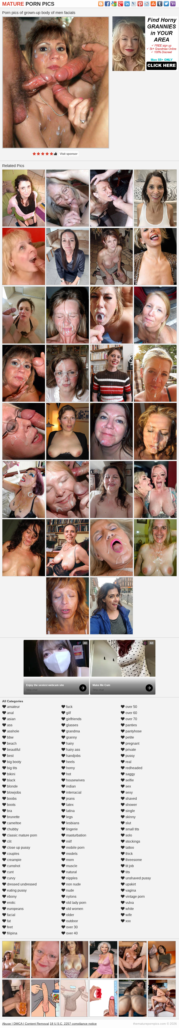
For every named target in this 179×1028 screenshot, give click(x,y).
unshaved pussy (138, 878)
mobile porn (74, 847)
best (10, 756)
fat (8, 921)
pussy (130, 756)
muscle (71, 866)
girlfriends (73, 719)
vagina (130, 890)
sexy (129, 792)
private (130, 749)
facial (10, 915)
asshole (12, 731)
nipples (71, 878)
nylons (70, 896)
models (71, 854)
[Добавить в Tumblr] (159, 3)
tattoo (129, 847)
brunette (13, 817)
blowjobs (13, 792)
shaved (131, 798)
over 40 (71, 933)
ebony (11, 896)
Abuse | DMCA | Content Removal (25, 1023)
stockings (132, 841)
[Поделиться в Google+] (120, 3)
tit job (129, 866)
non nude (73, 884)
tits (127, 872)
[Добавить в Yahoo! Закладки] (173, 3)
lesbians (72, 823)
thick (129, 854)
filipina (11, 933)
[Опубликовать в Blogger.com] (100, 3)
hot (68, 774)
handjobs (73, 756)
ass (9, 725)
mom (69, 860)
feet (9, 927)
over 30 (71, 927)
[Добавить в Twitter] (166, 3)
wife (128, 915)
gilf (68, 713)
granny (71, 737)
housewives (75, 780)
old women (74, 909)
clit (8, 841)
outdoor (71, 921)
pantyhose (133, 731)
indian (70, 786)
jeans (70, 798)
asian (10, 719)
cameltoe (13, 823)
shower (131, 805)
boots (10, 805)
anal (10, 713)
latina (70, 811)
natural (71, 872)
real (128, 762)
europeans (15, 909)
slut (128, 823)
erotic (10, 902)
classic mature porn (21, 835)
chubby (12, 829)
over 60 (131, 713)
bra (9, 811)
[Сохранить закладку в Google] (114, 3)
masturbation (75, 835)
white (129, 909)
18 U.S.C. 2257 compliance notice (73, 1023)
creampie (13, 860)
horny (70, 768)
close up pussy (18, 847)
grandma (72, 731)
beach (11, 743)
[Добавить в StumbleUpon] (153, 3)
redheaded (133, 768)
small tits (132, 829)
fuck (68, 707)
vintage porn (135, 896)
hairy (69, 743)
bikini (10, 774)
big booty (13, 762)
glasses (71, 725)
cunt (10, 872)
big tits (11, 768)
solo (128, 835)
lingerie (71, 829)
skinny (130, 817)
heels (70, 762)
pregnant (132, 743)
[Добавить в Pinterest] (140, 3)
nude (69, 890)
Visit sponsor (68, 153)
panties (131, 725)
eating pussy (16, 890)
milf (68, 841)
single (130, 811)
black (10, 780)
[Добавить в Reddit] (146, 3)
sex (128, 786)
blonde (12, 786)
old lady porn (75, 902)
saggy (130, 774)
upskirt (130, 884)
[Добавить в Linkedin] (127, 3)
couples (12, 854)
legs (69, 817)
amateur (13, 707)
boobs (11, 798)
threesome (133, 860)
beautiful (13, 749)
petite (129, 737)
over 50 (131, 707)
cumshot (13, 866)
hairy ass (72, 749)
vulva (129, 902)
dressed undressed (21, 884)
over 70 (131, 719)
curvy (10, 878)
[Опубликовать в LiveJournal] (133, 3)
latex (69, 805)
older (69, 915)
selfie (129, 780)
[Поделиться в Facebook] (107, 3)
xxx (128, 921)
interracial (73, 792)
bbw (10, 737)
